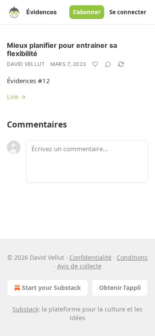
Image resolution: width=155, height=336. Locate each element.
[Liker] (95, 64)
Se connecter (127, 12)
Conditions (132, 257)
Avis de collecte (79, 266)
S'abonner (87, 12)
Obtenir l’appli (120, 287)
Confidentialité (90, 257)
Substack (25, 309)
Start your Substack (51, 287)
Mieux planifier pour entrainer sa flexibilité (62, 49)
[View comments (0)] (108, 64)
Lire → (16, 96)
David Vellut (26, 64)
